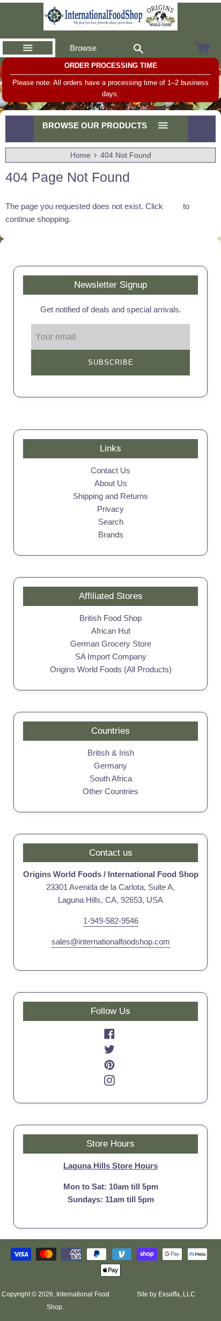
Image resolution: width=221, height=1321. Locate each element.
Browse (83, 47)
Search (110, 521)
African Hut (110, 630)
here (173, 206)
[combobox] (138, 48)
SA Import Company (110, 656)
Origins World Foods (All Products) (111, 669)
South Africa (111, 778)
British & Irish (110, 752)
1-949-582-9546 (110, 920)
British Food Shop (110, 618)
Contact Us (110, 470)
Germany (110, 765)
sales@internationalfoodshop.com (110, 941)
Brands (110, 534)
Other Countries (110, 791)
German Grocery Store (110, 643)
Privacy (110, 508)
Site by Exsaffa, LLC (166, 1294)
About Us (110, 483)
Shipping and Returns (110, 496)
